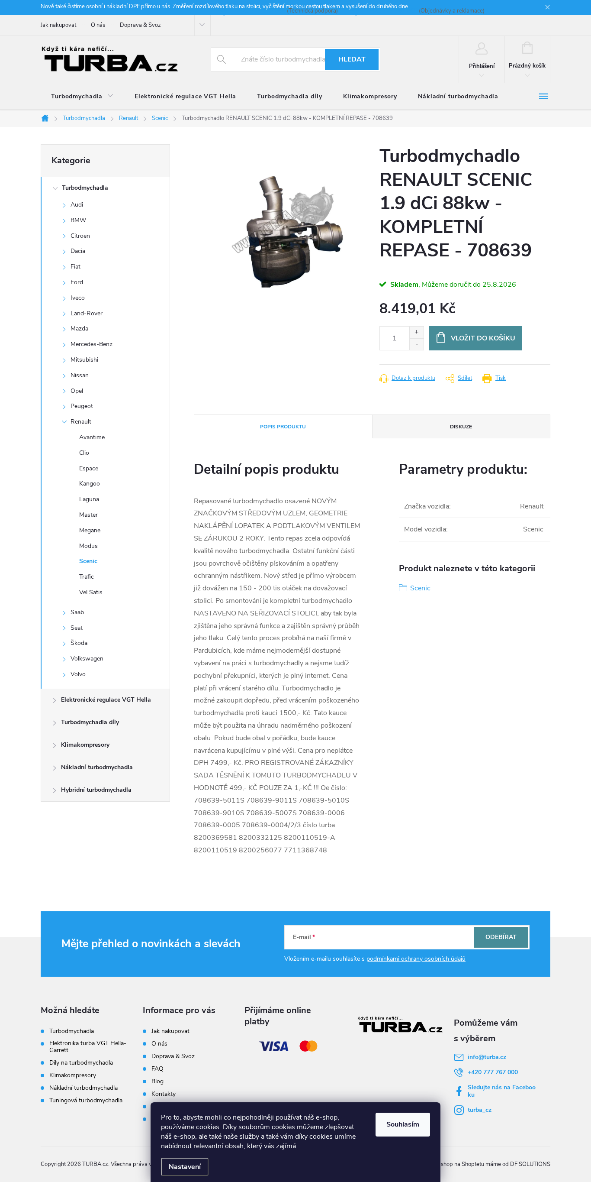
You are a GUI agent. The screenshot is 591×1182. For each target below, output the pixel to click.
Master (88, 515)
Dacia (78, 251)
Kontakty (163, 1094)
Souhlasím (402, 1124)
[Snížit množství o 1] (416, 344)
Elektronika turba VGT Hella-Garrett (87, 1047)
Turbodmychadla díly (90, 722)
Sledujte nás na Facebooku (502, 1091)
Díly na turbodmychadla (81, 1062)
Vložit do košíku (483, 338)
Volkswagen (87, 658)
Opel (77, 391)
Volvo (78, 674)
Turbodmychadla (85, 188)
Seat (77, 628)
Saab (77, 612)
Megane (89, 530)
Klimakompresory (85, 745)
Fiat (75, 266)
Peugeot (82, 406)
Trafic (86, 577)
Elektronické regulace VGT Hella (106, 700)
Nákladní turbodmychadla (97, 767)
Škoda (79, 643)
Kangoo (89, 483)
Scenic (88, 561)
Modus (88, 546)
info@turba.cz (487, 1057)
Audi (77, 205)
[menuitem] (82, 96)
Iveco (78, 298)
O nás (98, 25)
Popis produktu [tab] (283, 426)
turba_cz (479, 1110)
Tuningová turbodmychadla (85, 1100)
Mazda (79, 328)
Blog (157, 1081)
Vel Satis (91, 592)
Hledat (352, 59)
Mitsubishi (84, 360)
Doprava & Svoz (140, 25)
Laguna (89, 499)
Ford (77, 282)
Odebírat (501, 937)
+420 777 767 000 (493, 1072)
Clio (84, 453)
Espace (88, 468)
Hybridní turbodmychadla (96, 790)
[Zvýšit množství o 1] (416, 332)
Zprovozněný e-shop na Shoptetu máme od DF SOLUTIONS (475, 1164)
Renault (81, 422)
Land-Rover (87, 313)
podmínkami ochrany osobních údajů (416, 959)
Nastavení (185, 1167)
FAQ (157, 1069)
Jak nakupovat (58, 25)
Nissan (80, 375)
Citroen (80, 236)
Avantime (92, 437)
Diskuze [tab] (461, 426)
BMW (78, 220)
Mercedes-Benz (91, 344)
